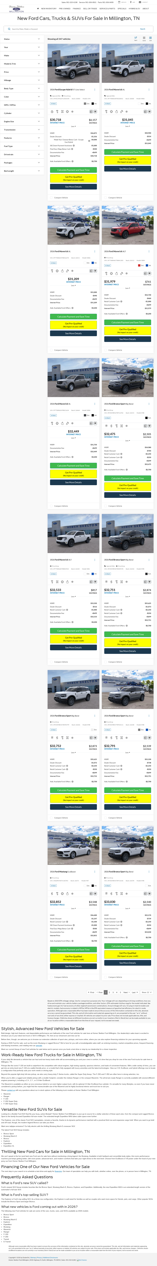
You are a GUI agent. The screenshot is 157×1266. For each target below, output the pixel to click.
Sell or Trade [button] (90, 9)
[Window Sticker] (95, 111)
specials (39, 1045)
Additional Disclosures (50, 1257)
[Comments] (91, 111)
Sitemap (33, 1257)
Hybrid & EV (134, 9)
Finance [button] (77, 9)
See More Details (73, 186)
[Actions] (95, 89)
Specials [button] (122, 9)
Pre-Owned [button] (64, 9)
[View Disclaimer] (72, 111)
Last (134, 992)
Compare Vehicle (61, 198)
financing (58, 1171)
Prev (100, 992)
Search (142, 29)
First (91, 992)
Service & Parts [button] (107, 9)
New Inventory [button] (49, 9)
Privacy (39, 1257)
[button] (96, 63)
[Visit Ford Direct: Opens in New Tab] (82, 1260)
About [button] (146, 9)
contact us (11, 1090)
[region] (73, 147)
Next (126, 992)
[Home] (38, 9)
